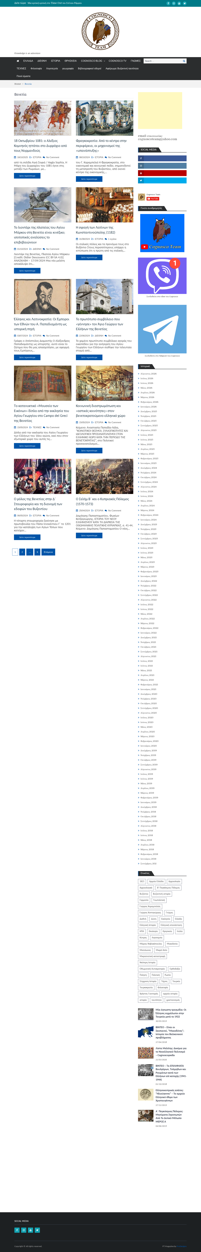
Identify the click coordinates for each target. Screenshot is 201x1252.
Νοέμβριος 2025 (148, 416)
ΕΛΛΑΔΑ (28, 61)
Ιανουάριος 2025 (149, 463)
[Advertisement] (160, 110)
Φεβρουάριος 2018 (149, 854)
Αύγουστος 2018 (148, 826)
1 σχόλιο (112, 239)
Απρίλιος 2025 (148, 449)
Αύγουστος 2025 (149, 430)
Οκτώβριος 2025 (149, 420)
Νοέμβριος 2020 (148, 698)
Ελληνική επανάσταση (171, 925)
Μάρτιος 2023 (147, 567)
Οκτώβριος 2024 (149, 477)
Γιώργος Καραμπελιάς (150, 906)
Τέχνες (164, 981)
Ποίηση (143, 975)
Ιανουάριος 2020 (149, 745)
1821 (142, 881)
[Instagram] (174, 3)
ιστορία (143, 1000)
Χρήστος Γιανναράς (149, 994)
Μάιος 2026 (146, 388)
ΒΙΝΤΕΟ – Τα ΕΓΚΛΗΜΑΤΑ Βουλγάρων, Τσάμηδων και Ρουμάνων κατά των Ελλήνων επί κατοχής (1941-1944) (171, 1073)
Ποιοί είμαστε (23, 76)
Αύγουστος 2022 (149, 599)
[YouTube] (179, 3)
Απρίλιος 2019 (148, 788)
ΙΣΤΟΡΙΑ (55, 61)
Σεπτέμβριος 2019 (149, 764)
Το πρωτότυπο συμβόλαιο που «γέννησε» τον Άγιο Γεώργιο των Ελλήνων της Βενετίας (99, 324)
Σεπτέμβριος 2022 (149, 595)
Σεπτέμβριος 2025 (149, 425)
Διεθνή (143, 919)
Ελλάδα (178, 919)
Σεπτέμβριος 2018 (149, 821)
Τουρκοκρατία (146, 987)
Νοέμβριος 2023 (148, 529)
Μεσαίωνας (145, 950)
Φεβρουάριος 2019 (149, 797)
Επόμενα (48, 552)
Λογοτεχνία (52, 68)
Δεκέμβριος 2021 (149, 637)
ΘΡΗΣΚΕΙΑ (71, 61)
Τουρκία (176, 981)
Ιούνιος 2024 (147, 496)
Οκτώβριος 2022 (149, 590)
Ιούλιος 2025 (147, 435)
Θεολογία (153, 931)
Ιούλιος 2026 (147, 378)
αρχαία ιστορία (170, 994)
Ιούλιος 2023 (147, 548)
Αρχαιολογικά (146, 888)
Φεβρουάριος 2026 (149, 402)
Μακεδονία (172, 944)
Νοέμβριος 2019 (148, 755)
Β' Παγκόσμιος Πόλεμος (168, 888)
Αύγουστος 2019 (148, 769)
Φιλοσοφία (36, 68)
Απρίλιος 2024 (148, 505)
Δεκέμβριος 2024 (149, 468)
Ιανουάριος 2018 (148, 859)
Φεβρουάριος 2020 (149, 741)
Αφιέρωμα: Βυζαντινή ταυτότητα (122, 68)
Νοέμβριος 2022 (148, 585)
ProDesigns (182, 1246)
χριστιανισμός (173, 1000)
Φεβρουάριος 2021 (149, 684)
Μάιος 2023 (146, 557)
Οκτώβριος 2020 (149, 703)
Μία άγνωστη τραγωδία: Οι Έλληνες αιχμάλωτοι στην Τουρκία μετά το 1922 (171, 1013)
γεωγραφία (68, 68)
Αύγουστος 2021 (148, 656)
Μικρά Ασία (161, 950)
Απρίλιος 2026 (148, 392)
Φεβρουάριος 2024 (149, 515)
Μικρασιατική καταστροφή (152, 956)
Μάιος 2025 (146, 444)
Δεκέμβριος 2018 (149, 807)
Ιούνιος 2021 (147, 665)
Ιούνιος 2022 (147, 609)
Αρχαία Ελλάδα (156, 881)
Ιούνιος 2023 (147, 552)
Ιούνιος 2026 (147, 383)
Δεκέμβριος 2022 (149, 581)
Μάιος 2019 (146, 783)
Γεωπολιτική (159, 900)
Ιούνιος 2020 (147, 722)
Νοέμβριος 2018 (148, 811)
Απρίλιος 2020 (148, 731)
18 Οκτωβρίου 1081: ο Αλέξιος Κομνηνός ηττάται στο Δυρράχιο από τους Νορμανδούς (40, 146)
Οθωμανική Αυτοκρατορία (152, 969)
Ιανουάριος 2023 (149, 576)
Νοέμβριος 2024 (148, 472)
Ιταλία (180, 931)
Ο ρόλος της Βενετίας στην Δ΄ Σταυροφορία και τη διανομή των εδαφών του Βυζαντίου (38, 504)
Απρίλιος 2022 (148, 618)
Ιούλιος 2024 (147, 491)
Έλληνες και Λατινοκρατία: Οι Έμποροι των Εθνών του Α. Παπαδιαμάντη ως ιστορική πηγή (41, 324)
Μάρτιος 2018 (147, 849)
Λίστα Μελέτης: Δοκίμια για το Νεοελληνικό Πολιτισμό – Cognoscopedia (171, 1052)
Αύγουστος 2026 (149, 373)
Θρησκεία (167, 931)
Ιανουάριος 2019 (148, 802)
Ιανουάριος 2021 (148, 689)
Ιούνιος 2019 (147, 778)
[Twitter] (185, 3)
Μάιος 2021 (146, 670)
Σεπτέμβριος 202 (148, 863)
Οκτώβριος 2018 (148, 816)
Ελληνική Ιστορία (148, 925)
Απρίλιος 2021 (147, 675)
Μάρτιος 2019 (147, 793)
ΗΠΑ (142, 931)
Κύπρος (143, 938)
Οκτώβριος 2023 (149, 534)
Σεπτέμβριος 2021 (149, 651)
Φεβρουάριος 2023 (149, 571)
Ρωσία (168, 975)
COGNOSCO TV (117, 61)
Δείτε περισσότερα (27, 176)
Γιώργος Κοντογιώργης (150, 913)
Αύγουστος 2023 (149, 543)
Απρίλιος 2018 (147, 844)
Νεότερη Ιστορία (147, 962)
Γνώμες (169, 913)
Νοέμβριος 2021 (148, 642)
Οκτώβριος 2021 (148, 647)
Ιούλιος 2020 (147, 717)
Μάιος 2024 (146, 501)
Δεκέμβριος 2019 (149, 750)
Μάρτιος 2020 (147, 736)
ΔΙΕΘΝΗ (42, 61)
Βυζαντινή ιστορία (161, 894)
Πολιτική (156, 975)
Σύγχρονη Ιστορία (148, 981)
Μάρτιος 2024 (147, 510)
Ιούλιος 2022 (147, 604)
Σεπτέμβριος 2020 (149, 708)
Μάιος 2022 (146, 614)
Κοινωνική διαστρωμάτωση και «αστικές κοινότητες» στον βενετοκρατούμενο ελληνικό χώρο (100, 411)
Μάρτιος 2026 (147, 397)
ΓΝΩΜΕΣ (136, 61)
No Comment (52, 157)
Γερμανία (144, 900)
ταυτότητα (157, 1000)
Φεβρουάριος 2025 (149, 458)
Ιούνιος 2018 (147, 835)
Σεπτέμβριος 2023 (149, 538)
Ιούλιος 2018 (147, 830)
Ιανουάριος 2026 (149, 406)
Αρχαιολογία (174, 881)
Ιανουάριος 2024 (149, 519)
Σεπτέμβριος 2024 (149, 482)
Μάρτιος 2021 (147, 680)
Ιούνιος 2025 (147, 439)
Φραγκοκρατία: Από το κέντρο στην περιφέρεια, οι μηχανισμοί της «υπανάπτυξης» (101, 146)
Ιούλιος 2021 (147, 661)
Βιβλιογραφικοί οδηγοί (89, 68)
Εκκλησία (165, 919)
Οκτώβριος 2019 (148, 760)
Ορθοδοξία (175, 969)
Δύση (153, 919)
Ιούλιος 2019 (147, 774)
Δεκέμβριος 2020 (149, 694)
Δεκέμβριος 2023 (149, 524)
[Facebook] (168, 3)
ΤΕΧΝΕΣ (21, 68)
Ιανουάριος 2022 (149, 632)
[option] (73, 3)
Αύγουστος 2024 (149, 486)
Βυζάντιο (144, 894)
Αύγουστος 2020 (149, 713)
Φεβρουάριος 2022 (149, 628)
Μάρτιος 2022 (147, 623)
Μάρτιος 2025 (147, 453)
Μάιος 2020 (146, 727)
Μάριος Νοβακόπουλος (151, 944)
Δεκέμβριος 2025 (149, 411)
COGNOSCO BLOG (91, 61)
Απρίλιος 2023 (148, 562)
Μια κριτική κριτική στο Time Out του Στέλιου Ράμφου (55, 3)
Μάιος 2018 (146, 840)
